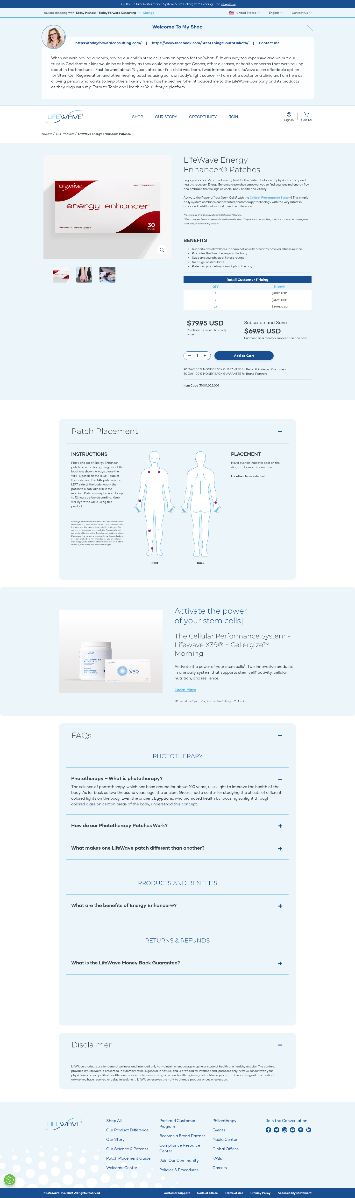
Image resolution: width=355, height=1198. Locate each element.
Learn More (185, 689)
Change (148, 12)
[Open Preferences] (10, 1180)
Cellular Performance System (270, 197)
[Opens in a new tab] (268, 1130)
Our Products (65, 134)
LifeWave (46, 134)
